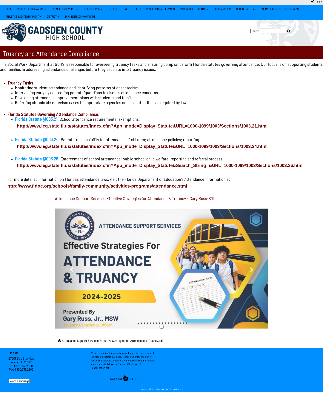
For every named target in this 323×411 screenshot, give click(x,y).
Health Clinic (92, 9)
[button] (71, 268)
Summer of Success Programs (280, 9)
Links (126, 9)
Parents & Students (193, 9)
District (52, 16)
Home (9, 9)
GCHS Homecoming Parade (80, 16)
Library (112, 9)
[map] (243, 367)
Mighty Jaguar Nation (30, 9)
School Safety (245, 9)
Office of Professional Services (155, 9)
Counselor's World (64, 9)
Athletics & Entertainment (22, 16)
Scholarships (222, 9)
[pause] (161, 326)
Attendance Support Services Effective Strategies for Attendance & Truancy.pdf (112, 340)
